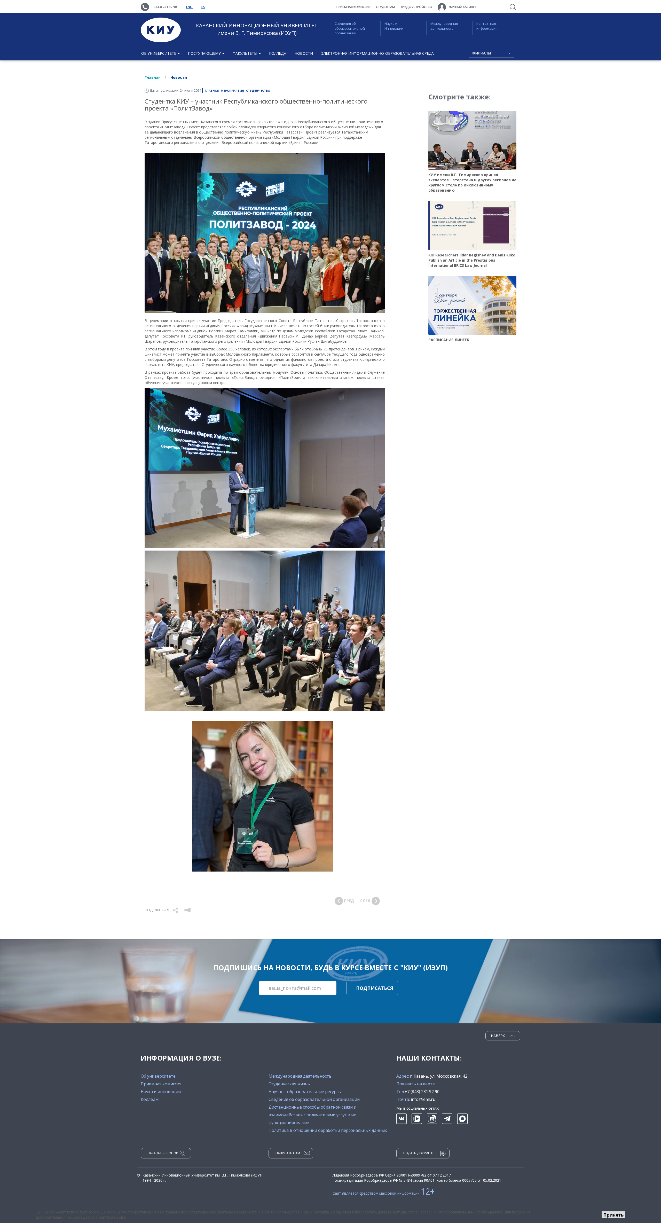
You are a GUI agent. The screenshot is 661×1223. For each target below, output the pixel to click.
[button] (176, 909)
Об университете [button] (159, 53)
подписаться (374, 988)
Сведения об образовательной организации (350, 28)
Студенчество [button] (258, 90)
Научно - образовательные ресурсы (305, 1091)
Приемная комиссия (161, 1084)
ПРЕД (348, 900)
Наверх (498, 1035)
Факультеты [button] (245, 53)
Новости (304, 53)
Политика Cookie (111, 1217)
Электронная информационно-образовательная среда (377, 53)
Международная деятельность (444, 26)
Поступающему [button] (205, 53)
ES (203, 7)
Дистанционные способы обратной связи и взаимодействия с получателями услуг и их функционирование (312, 1114)
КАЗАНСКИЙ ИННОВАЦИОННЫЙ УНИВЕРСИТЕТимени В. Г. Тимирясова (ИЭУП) (257, 29)
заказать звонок (163, 1153)
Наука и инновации (161, 1091)
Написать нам (288, 1153)
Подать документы (419, 1153)
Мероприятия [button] (232, 90)
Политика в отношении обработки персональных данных (328, 1130)
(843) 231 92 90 (165, 7)
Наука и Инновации (393, 26)
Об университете (158, 1076)
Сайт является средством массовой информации (384, 1193)
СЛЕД (366, 900)
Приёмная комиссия (353, 7)
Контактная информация (486, 26)
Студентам (385, 7)
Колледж (277, 53)
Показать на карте (415, 1084)
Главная (153, 77)
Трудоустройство (416, 7)
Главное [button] (212, 90)
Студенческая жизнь (289, 1084)
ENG (189, 7)
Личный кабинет (462, 7)
